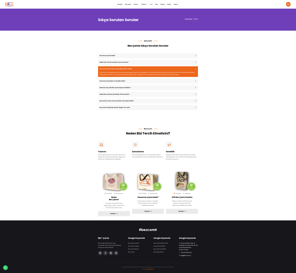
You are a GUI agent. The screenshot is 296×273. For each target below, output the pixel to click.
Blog (156, 4)
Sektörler (143, 4)
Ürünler (136, 4)
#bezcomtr (119, 193)
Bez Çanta (131, 252)
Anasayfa (119, 4)
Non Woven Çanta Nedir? (107, 55)
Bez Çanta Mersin (133, 249)
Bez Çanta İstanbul (159, 246)
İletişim (169, 4)
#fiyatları (188, 193)
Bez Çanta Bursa (159, 252)
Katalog (162, 4)
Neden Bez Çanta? (114, 198)
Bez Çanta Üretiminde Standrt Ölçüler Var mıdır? (115, 107)
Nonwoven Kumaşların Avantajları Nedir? (112, 81)
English (176, 4)
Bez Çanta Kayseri (133, 246)
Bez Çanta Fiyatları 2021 (161, 243)
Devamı (113, 213)
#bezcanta (153, 193)
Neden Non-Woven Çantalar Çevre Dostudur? (114, 62)
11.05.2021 (109, 193)
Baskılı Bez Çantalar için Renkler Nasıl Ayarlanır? (115, 94)
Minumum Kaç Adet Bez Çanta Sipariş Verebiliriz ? (115, 87)
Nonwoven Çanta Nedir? (148, 197)
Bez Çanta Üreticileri (160, 249)
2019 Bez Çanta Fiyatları (182, 197)
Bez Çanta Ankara (133, 243)
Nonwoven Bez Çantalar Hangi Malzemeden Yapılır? (116, 69)
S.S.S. (151, 4)
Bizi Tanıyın (128, 4)
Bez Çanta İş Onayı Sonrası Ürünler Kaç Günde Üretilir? (117, 101)
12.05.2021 (143, 193)
